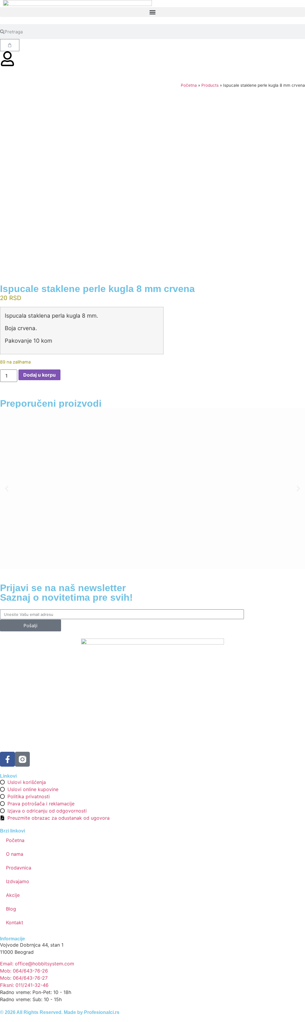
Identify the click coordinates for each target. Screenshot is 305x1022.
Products (210, 85)
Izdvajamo (17, 881)
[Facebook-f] (7, 759)
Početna (189, 85)
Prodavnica (18, 868)
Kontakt (14, 922)
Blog (11, 909)
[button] (152, 12)
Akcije (13, 895)
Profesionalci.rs (101, 1012)
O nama (14, 854)
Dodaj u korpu (39, 375)
